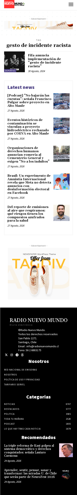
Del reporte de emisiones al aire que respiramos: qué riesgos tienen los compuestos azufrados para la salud (27, 214)
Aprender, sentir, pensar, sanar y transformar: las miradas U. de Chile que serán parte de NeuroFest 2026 (30, 473)
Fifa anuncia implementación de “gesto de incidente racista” (44, 60)
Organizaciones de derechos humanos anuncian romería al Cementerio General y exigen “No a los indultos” (28, 155)
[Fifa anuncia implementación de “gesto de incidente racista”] (14, 61)
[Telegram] (17, 355)
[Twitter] (6, 355)
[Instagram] (11, 355)
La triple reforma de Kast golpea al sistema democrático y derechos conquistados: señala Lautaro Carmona (29, 451)
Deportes (10, 70)
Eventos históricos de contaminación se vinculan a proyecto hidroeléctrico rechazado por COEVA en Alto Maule (28, 127)
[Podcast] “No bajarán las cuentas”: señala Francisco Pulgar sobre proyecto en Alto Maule (29, 101)
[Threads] (22, 355)
